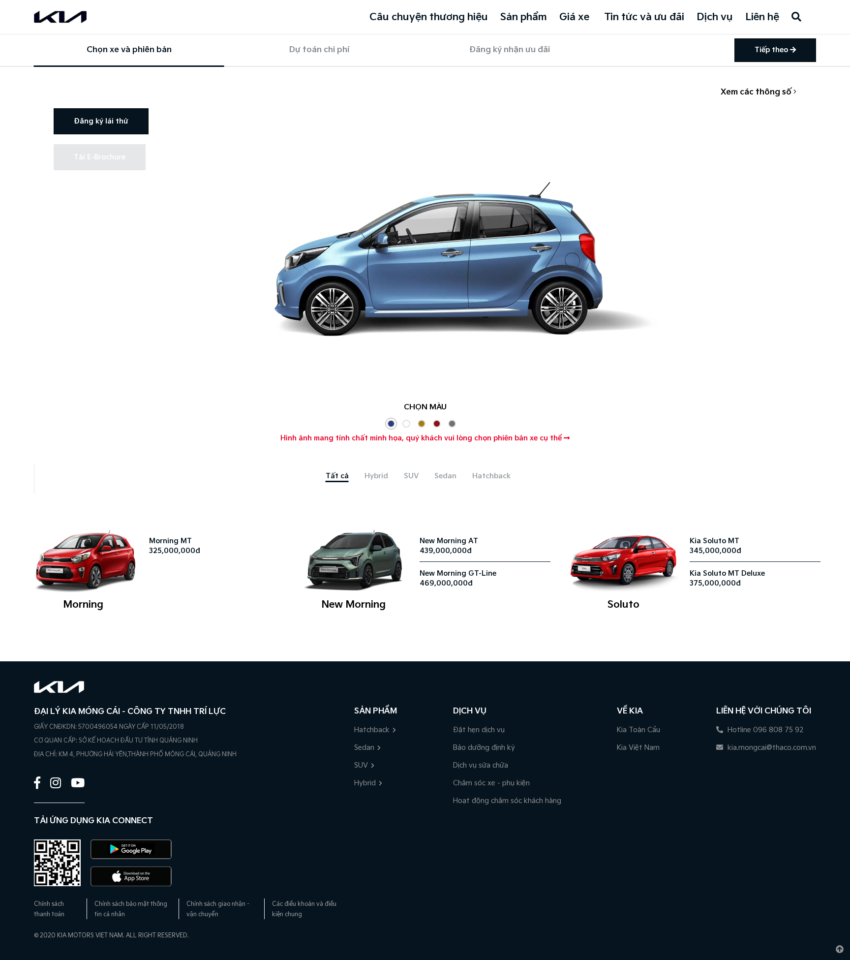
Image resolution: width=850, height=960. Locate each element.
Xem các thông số (757, 92)
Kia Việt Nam (638, 747)
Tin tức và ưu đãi (644, 17)
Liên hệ (762, 17)
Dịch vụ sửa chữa (480, 765)
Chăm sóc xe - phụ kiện (491, 783)
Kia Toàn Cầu (638, 730)
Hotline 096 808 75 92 (765, 730)
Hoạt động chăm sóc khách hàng (507, 801)
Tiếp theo (772, 50)
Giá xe (574, 17)
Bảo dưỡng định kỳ (484, 747)
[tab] (337, 476)
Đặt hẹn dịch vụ (479, 730)
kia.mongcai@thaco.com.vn (771, 747)
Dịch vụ (715, 17)
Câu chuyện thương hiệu (428, 17)
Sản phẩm (523, 17)
